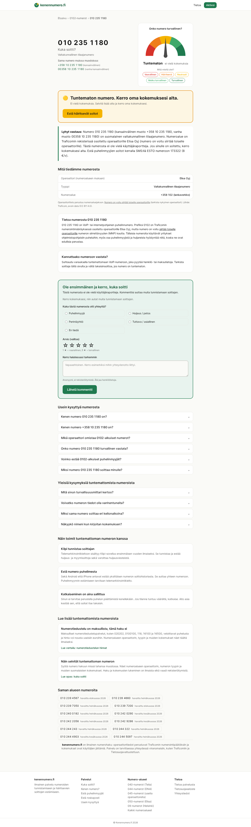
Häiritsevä (166, 74)
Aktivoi (210, 5)
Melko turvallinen (157, 80)
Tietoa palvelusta (184, 784)
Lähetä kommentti (79, 389)
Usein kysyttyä (90, 802)
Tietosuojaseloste (184, 788)
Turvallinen (177, 80)
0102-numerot (78, 18)
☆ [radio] (65, 345)
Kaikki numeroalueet (140, 810)
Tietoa (197, 5)
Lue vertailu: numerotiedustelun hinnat (84, 647)
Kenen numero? (90, 788)
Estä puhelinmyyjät (92, 793)
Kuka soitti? (88, 784)
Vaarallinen (150, 74)
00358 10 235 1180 (71, 69)
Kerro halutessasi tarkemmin (80, 357)
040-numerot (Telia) (140, 784)
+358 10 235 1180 (70, 64)
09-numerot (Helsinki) (141, 805)
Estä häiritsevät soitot (82, 113)
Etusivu (62, 18)
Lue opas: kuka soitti (73, 676)
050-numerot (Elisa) (140, 801)
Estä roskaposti (90, 797)
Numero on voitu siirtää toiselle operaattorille (127, 202)
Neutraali (182, 74)
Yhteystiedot (182, 793)
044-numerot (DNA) (140, 788)
